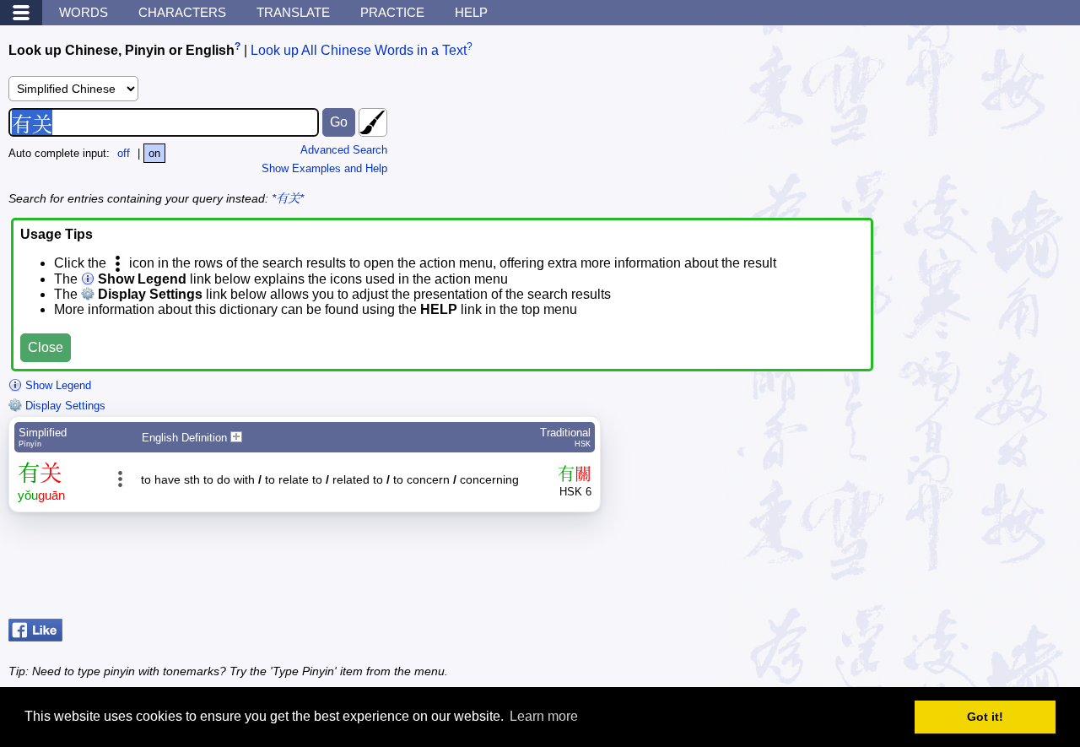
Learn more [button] (544, 716)
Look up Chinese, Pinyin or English (121, 50)
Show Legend (56, 385)
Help (471, 12)
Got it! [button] (985, 716)
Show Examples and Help (324, 168)
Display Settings (63, 405)
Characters (182, 12)
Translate (293, 12)
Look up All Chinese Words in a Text (359, 50)
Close (45, 347)
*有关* (288, 198)
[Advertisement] (937, 570)
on (154, 153)
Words (83, 12)
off (123, 153)
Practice (392, 12)
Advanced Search (343, 149)
